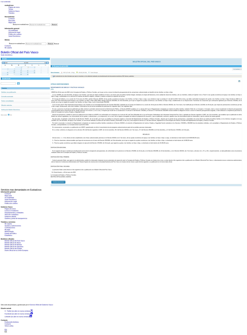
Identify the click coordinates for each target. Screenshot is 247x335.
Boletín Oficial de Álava (13, 243)
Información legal (14, 32)
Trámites (11, 13)
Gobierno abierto (10, 216)
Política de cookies (14, 34)
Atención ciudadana (11, 214)
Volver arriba (9, 326)
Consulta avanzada (7, 96)
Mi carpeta (8, 48)
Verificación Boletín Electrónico (10, 109)
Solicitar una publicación (8, 92)
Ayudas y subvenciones (13, 226)
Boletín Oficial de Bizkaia (13, 244)
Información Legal (11, 201)
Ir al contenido (5, 2)
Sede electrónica (6, 55)
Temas (10, 9)
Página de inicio (14, 7)
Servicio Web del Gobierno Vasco (41, 305)
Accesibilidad (13, 30)
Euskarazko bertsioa (12, 322)
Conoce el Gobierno (11, 211)
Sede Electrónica (14, 36)
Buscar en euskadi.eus (21, 24)
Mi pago (7, 229)
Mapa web (12, 22)
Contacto (11, 18)
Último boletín (4, 115)
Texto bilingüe (94, 72)
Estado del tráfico (10, 233)
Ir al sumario (236, 69)
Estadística (8, 235)
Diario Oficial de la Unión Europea (16, 250)
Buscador (11, 20)
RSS (10, 115)
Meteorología (9, 231)
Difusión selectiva (6, 105)
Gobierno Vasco (13, 11)
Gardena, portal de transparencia (16, 218)
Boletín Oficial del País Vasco (19, 52)
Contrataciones (10, 228)
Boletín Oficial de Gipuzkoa (14, 246)
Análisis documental (58, 182)
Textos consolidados (7, 101)
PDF (69, 72)
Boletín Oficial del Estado (13, 248)
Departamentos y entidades (14, 212)
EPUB (83, 72)
